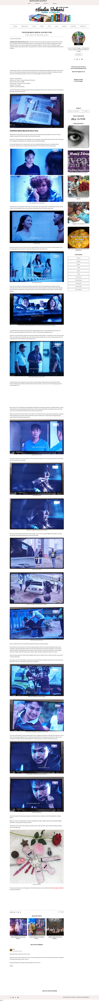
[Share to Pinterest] (18, 912)
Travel (34, 26)
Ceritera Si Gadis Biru (71, 997)
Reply (11, 965)
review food (78, 277)
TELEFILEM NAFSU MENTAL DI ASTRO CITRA (37, 32)
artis (28, 35)
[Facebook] (10, 997)
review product (78, 286)
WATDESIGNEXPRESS (85, 997)
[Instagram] (79, 59)
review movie (78, 283)
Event (56, 26)
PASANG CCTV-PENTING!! (78, 224)
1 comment (61, 912)
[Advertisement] (37, 60)
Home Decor (24, 26)
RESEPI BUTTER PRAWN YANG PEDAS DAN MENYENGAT (78, 249)
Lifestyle (78, 261)
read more (78, 54)
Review (46, 3)
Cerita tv (32, 35)
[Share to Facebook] (16, 912)
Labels (54, 3)
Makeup (64, 26)
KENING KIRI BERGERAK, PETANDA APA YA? (78, 147)
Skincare (73, 26)
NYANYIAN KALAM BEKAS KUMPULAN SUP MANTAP (78, 198)
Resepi (42, 26)
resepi (78, 273)
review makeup (78, 280)
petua (78, 270)
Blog (29, 3)
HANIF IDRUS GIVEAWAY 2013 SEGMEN (78, 172)
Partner (37, 3)
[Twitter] (77, 59)
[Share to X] (14, 912)
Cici (14, 949)
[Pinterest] (81, 59)
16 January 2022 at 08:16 (17, 951)
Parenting (83, 26)
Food (49, 26)
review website (78, 289)
